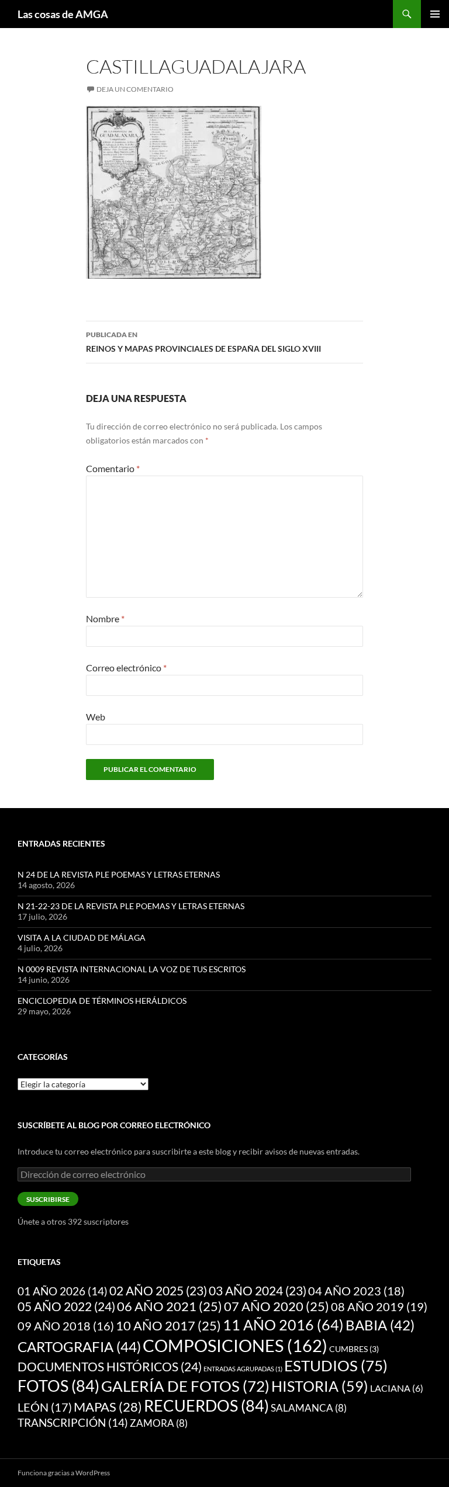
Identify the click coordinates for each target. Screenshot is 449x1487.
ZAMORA (159, 1423)
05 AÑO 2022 (66, 1306)
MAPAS (108, 1407)
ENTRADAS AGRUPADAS (242, 1368)
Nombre (105, 618)
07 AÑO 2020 (276, 1306)
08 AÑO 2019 (379, 1306)
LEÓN (45, 1407)
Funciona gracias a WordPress (64, 1472)
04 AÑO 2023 (356, 1291)
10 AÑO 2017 (168, 1325)
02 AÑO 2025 (158, 1290)
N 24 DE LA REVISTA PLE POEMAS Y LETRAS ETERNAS (119, 874)
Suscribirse (48, 1199)
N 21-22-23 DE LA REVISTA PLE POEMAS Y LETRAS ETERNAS (131, 906)
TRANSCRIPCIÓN (73, 1422)
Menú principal (435, 14)
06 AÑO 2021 (169, 1306)
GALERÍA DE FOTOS (185, 1386)
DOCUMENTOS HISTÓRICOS (110, 1366)
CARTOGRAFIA (79, 1346)
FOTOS (58, 1386)
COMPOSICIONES (235, 1345)
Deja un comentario (135, 89)
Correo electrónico (126, 667)
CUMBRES (354, 1349)
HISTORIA (319, 1386)
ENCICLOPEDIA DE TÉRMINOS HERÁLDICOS (102, 1001)
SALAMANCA (309, 1408)
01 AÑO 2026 (63, 1291)
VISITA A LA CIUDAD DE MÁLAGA (82, 937)
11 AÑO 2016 (283, 1324)
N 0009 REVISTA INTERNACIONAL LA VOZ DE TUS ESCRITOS (132, 969)
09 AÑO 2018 (66, 1326)
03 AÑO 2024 (257, 1290)
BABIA (380, 1325)
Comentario (113, 468)
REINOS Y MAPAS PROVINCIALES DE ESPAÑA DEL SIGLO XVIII (203, 341)
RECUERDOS (206, 1405)
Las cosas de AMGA (63, 14)
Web (95, 716)
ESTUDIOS (336, 1365)
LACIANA (396, 1388)
